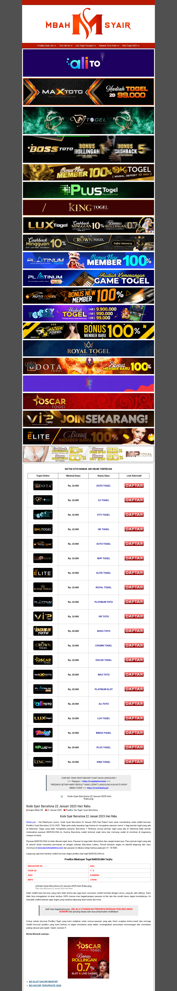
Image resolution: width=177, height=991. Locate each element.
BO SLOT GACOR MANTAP (43, 981)
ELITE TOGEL (103, 573)
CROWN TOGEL (103, 645)
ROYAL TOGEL (104, 587)
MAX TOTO (104, 674)
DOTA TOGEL (104, 486)
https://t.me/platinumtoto (94, 781)
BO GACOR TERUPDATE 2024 (45, 985)
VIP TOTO (104, 616)
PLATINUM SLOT (104, 689)
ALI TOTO (104, 704)
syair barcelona (90, 810)
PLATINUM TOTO (104, 602)
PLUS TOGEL (104, 747)
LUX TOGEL (103, 718)
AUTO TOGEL (103, 544)
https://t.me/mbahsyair (98, 788)
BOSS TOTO (103, 631)
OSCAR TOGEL (104, 660)
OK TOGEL (103, 529)
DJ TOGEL (103, 500)
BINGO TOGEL (103, 733)
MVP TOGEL (103, 558)
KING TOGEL (103, 762)
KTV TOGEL (103, 515)
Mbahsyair (31, 822)
